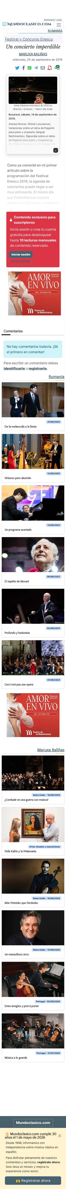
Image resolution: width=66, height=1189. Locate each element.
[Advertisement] (33, 9)
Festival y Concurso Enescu (29, 39)
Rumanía (55, 31)
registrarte (38, 368)
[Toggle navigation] (59, 24)
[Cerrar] (60, 1136)
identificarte (14, 368)
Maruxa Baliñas (33, 54)
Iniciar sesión (20, 254)
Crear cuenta (20, 261)
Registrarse (49, 19)
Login (59, 19)
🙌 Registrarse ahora (33, 1180)
